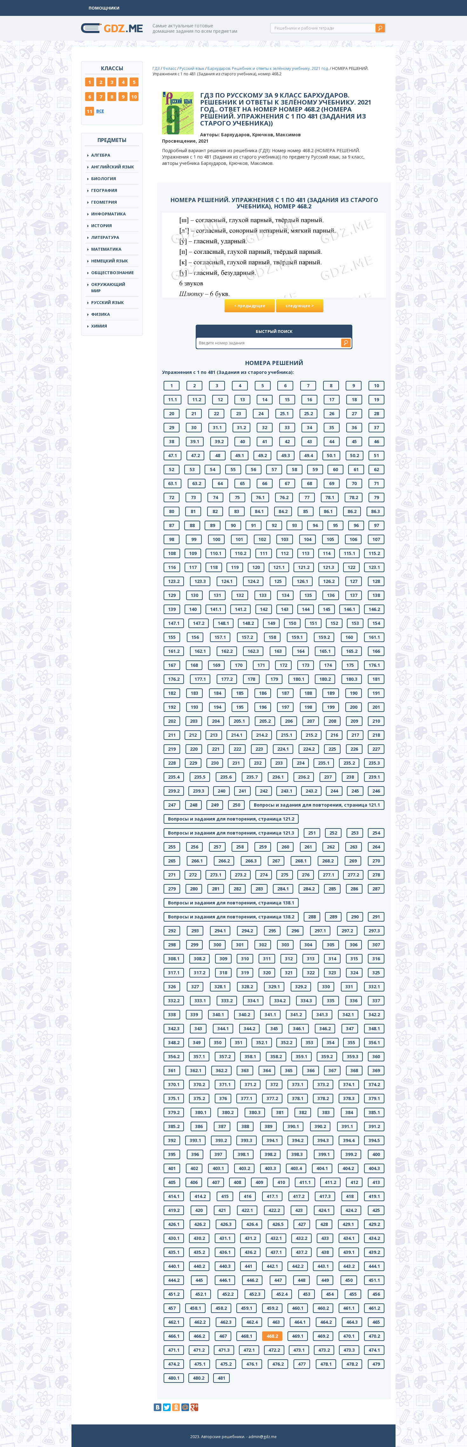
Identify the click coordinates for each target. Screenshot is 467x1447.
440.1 (173, 1266)
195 (240, 707)
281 (216, 889)
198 (308, 707)
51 (376, 455)
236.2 (303, 777)
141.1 (215, 609)
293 (195, 931)
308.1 (173, 959)
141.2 (240, 609)
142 (263, 609)
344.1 (223, 1028)
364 (267, 1070)
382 (303, 1112)
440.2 (199, 1266)
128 (376, 581)
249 (215, 805)
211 (172, 735)
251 (312, 833)
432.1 (276, 1238)
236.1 (278, 777)
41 (264, 441)
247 (172, 805)
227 (376, 749)
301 (240, 945)
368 (354, 1070)
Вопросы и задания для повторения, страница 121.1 (317, 805)
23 (238, 413)
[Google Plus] (194, 1407)
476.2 (278, 1364)
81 (193, 511)
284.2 (309, 889)
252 (333, 833)
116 (172, 567)
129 (172, 595)
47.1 (172, 455)
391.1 (347, 1126)
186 (263, 693)
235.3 (374, 763)
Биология (103, 178)
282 (237, 889)
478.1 (326, 1364)
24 (260, 413)
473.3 (349, 1350)
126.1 (302, 581)
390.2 (320, 1126)
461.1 (349, 1308)
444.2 (173, 1280)
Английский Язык (112, 167)
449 (325, 1280)
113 (305, 553)
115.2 (374, 553)
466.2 (199, 1336)
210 (376, 721)
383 (326, 1112)
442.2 (297, 1266)
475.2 (226, 1364)
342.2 (374, 1014)
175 (350, 665)
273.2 (240, 875)
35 (331, 427)
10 (134, 96)
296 (295, 931)
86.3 (375, 511)
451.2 (173, 1294)
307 (376, 945)
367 (332, 1070)
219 (172, 749)
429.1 (348, 1224)
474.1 (374, 1350)
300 (217, 945)
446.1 (225, 1280)
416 (247, 1196)
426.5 (278, 1224)
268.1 (301, 861)
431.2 (250, 1238)
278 (376, 875)
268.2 (328, 861)
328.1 (220, 987)
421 (222, 1210)
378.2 (323, 1098)
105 (330, 539)
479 (376, 1364)
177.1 (200, 679)
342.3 (173, 1028)
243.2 (311, 791)
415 (225, 1196)
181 (376, 679)
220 (194, 749)
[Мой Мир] (185, 1407)
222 (237, 749)
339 (194, 1014)
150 (292, 623)
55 (233, 469)
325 (376, 973)
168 (194, 665)
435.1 (173, 1252)
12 (220, 399)
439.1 (349, 1252)
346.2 (325, 1028)
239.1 (374, 777)
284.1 (283, 889)
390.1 (293, 1126)
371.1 (225, 1084)
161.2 (173, 651)
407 (216, 1182)
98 (171, 539)
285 (332, 889)
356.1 (374, 1042)
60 (335, 469)
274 (263, 875)
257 (217, 847)
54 (212, 469)
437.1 (276, 1252)
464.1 (300, 1322)
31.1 (217, 427)
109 (193, 553)
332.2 (173, 1000)
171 (261, 665)
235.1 (323, 763)
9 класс (169, 68)
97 (376, 525)
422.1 (247, 1210)
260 (285, 847)
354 (330, 1042)
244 (334, 791)
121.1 (279, 567)
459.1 (246, 1308)
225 (332, 749)
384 (349, 1112)
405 (172, 1182)
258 (240, 847)
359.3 (352, 1056)
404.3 (374, 1168)
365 (289, 1070)
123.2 (173, 581)
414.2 (200, 1196)
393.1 (195, 1140)
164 (300, 651)
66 (264, 483)
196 (263, 707)
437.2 (301, 1252)
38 (171, 441)
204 (216, 721)
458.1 (195, 1308)
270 (376, 861)
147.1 (173, 623)
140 (193, 609)
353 (309, 1042)
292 (172, 931)
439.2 (374, 1252)
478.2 (352, 1364)
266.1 (197, 861)
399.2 (351, 1154)
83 (236, 511)
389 (268, 1126)
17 (331, 399)
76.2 (284, 497)
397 (218, 1154)
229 (193, 763)
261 (308, 847)
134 (285, 595)
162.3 (253, 651)
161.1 (374, 637)
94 (315, 525)
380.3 (255, 1112)
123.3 (200, 581)
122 (351, 567)
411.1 (305, 1182)
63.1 (172, 483)
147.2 (198, 623)
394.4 (349, 1140)
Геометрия (104, 202)
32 (264, 427)
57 (274, 469)
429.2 (374, 1224)
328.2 (247, 987)
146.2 (374, 609)
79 (376, 497)
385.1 (374, 1112)
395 (172, 1154)
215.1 (286, 735)
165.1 (325, 651)
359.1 (301, 1056)
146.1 (349, 609)
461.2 (374, 1308)
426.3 (226, 1224)
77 (306, 497)
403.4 (296, 1168)
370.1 (173, 1084)
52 (171, 469)
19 (376, 399)
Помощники (104, 8)
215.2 (311, 735)
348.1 (374, 1028)
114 (326, 553)
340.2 (244, 1014)
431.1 (225, 1238)
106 (353, 539)
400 (376, 1154)
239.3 (198, 791)
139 (172, 609)
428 (324, 1224)
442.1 (272, 1266)
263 (353, 847)
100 (216, 539)
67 (287, 483)
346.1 (298, 1028)
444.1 (374, 1266)
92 (274, 525)
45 (354, 441)
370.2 (199, 1084)
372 (274, 1084)
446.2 (252, 1280)
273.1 (215, 875)
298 (172, 945)
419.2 (173, 1210)
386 (199, 1126)
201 (376, 707)
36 (354, 427)
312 (289, 959)
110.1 (215, 553)
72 (171, 497)
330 (326, 987)
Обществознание (112, 272)
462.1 (173, 1322)
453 (306, 1294)
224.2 (309, 749)
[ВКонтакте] (157, 1407)
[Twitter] (167, 1407)
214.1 (236, 735)
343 (198, 1028)
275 (284, 875)
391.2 (374, 1126)
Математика (106, 249)
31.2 (241, 427)
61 (356, 469)
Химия (99, 326)
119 (235, 567)
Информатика (108, 214)
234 (300, 763)
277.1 (328, 875)
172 (283, 665)
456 (376, 1294)
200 (353, 707)
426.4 (252, 1224)
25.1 (284, 413)
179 (274, 679)
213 (214, 735)
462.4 (252, 1322)
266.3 (251, 861)
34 (309, 427)
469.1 (297, 1336)
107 (376, 539)
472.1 (249, 1350)
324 (354, 973)
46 (376, 441)
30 (193, 427)
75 (237, 497)
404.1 (322, 1168)
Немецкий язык (109, 261)
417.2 (298, 1196)
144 (305, 609)
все (100, 111)
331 (349, 987)
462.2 (200, 1322)
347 (350, 1028)
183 (194, 693)
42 (287, 441)
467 (223, 1336)
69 (331, 483)
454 (330, 1294)
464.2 (326, 1322)
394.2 (297, 1140)
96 (356, 525)
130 (194, 595)
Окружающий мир (108, 287)
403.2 (244, 1168)
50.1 (331, 455)
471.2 (199, 1350)
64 (220, 483)
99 (193, 539)
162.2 (227, 651)
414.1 (173, 1196)
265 (172, 861)
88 (192, 525)
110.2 (240, 553)
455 (353, 1294)
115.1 (349, 553)
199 (331, 707)
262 (331, 847)
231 (236, 763)
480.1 (173, 1378)
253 (355, 833)
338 (172, 1014)
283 (259, 889)
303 (285, 945)
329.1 (274, 987)
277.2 (353, 875)
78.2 (353, 497)
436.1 (225, 1252)
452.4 (282, 1294)
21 (193, 413)
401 (172, 1168)
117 (193, 567)
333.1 (200, 1000)
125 (278, 581)
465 (376, 1322)
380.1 (200, 1112)
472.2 (274, 1350)
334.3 (306, 1000)
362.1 (195, 1070)
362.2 (221, 1070)
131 (217, 595)
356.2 (173, 1056)
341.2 (296, 1014)
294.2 (247, 931)
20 (171, 413)
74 (215, 497)
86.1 (328, 511)
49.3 (285, 455)
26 (331, 413)
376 (223, 1098)
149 (271, 623)
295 (272, 931)
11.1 (172, 399)
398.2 (270, 1154)
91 (253, 525)
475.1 (200, 1364)
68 (309, 483)
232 (257, 763)
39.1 (194, 441)
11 (89, 111)
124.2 (253, 581)
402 (194, 1168)
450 (349, 1280)
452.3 (255, 1294)
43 (309, 441)
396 (195, 1154)
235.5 (200, 777)
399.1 (324, 1154)
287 (376, 889)
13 (242, 399)
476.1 (252, 1364)
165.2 (351, 651)
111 (263, 553)
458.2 (221, 1308)
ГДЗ (156, 68)
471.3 (224, 1350)
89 (212, 525)
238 (350, 777)
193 (194, 707)
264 (376, 847)
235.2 (349, 763)
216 (334, 735)
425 (376, 1210)
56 (253, 469)
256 (194, 847)
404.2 (348, 1168)
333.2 (227, 1000)
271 (172, 875)
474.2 (173, 1364)
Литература (105, 237)
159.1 (297, 637)
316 (376, 959)
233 (279, 763)
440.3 (225, 1266)
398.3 (297, 1154)
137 (353, 595)
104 (307, 539)
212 (193, 735)
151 (313, 623)
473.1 (299, 1350)
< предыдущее (249, 305)
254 (376, 833)
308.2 (199, 959)
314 (332, 959)
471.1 (173, 1350)
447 (278, 1280)
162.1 (200, 651)
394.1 (272, 1140)
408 (237, 1182)
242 (263, 791)
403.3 (270, 1168)
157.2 (247, 637)
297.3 (374, 931)
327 (195, 987)
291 (376, 917)
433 (325, 1238)
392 (172, 1140)
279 (172, 889)
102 (262, 539)
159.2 (324, 637)
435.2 (199, 1252)
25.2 (308, 413)
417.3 (325, 1196)
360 (376, 1056)
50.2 (354, 455)
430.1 (173, 1238)
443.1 (323, 1266)
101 (239, 539)
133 (263, 595)
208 (332, 721)
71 (376, 483)
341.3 (322, 1014)
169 (216, 665)
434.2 (374, 1238)
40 (242, 441)
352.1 (261, 1042)
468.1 (246, 1336)
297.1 (320, 931)
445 (199, 1280)
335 (331, 1000)
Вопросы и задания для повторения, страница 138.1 (231, 903)
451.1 (374, 1280)
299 (194, 945)
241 (242, 791)
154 (376, 623)
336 (353, 1000)
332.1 (374, 987)
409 (259, 1182)
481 (221, 1378)
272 (193, 875)
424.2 (351, 1210)
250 (236, 805)
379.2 (173, 1112)
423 (299, 1210)
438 (325, 1252)
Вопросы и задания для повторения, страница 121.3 (231, 833)
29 (171, 427)
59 (315, 469)
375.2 (199, 1098)
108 (172, 553)
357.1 (199, 1056)
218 (376, 735)
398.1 (243, 1154)
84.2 (283, 511)
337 (376, 1000)
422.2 (274, 1210)
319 (245, 973)
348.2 (173, 1042)
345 (274, 1028)
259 (263, 847)
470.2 (374, 1336)
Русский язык (107, 302)
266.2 (224, 861)
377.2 (272, 1098)
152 (334, 623)
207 (311, 721)
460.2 (323, 1308)
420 (199, 1210)
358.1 (250, 1056)
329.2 (301, 987)
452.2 (228, 1294)
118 (214, 567)
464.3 (352, 1322)
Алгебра (100, 155)
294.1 (220, 931)
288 (312, 917)
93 (294, 525)
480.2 (198, 1378)
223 (259, 749)
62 (376, 469)
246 (376, 791)
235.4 (173, 777)
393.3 (246, 1140)
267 (276, 861)
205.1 (239, 721)
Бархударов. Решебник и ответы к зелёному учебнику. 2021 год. (268, 68)
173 (305, 665)
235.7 (252, 777)
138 (376, 595)
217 (355, 735)
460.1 (297, 1308)
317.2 (199, 973)
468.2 (272, 1336)
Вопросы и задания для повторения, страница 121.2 (231, 819)
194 (217, 707)
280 (194, 889)
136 (331, 595)
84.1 (259, 511)
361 (172, 1070)
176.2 (173, 679)
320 (267, 973)
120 (256, 567)
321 (289, 973)
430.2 (199, 1238)
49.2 (262, 455)
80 (171, 511)
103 (284, 539)
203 (194, 721)
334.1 (253, 1000)
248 (193, 805)
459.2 (272, 1308)
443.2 (349, 1266)
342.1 (348, 1014)
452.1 (200, 1294)
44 (331, 441)
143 (284, 609)
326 (172, 987)
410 (281, 1182)
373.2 (323, 1084)
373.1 (297, 1084)
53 (192, 469)
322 (311, 973)
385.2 (173, 1126)
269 (353, 861)
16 (309, 399)
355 (351, 1042)
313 (311, 959)
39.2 (219, 441)
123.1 (374, 567)
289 (333, 917)
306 (353, 945)
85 (305, 511)
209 (354, 721)
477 (302, 1364)
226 (354, 749)
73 (193, 497)
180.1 (298, 679)
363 (245, 1070)
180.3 (351, 679)
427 (302, 1224)
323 (332, 973)
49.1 (239, 455)
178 (251, 679)
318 (223, 973)
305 (331, 945)
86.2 (352, 511)
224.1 (283, 749)
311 (267, 959)
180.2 (325, 679)
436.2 (250, 1252)
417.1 (272, 1196)
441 (248, 1266)
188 (308, 693)
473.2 (324, 1350)
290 (355, 917)
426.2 (200, 1224)
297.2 (347, 931)
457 (172, 1308)
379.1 (374, 1098)
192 (172, 707)
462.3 (226, 1322)
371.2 (250, 1084)
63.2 (196, 483)
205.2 (265, 721)
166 (376, 651)
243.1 (286, 791)
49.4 (308, 455)
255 (172, 847)
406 (194, 1182)
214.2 (261, 735)
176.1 (374, 665)
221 (216, 749)
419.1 (374, 1196)
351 (238, 1042)
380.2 (228, 1112)
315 (354, 959)
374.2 (374, 1084)
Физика (100, 314)
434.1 (349, 1238)
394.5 (374, 1140)
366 (311, 1070)
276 (305, 875)
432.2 (301, 1238)
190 (353, 693)
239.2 (173, 791)
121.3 (328, 567)
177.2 (227, 679)
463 (276, 1322)
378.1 (297, 1098)
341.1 (270, 1014)
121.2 (303, 567)
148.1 (223, 623)
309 (223, 959)
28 (376, 413)
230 (215, 763)
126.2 (329, 581)
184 (217, 693)
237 (328, 777)
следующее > (300, 305)
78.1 (329, 497)
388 (245, 1126)
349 (196, 1042)
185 (240, 693)
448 (301, 1280)
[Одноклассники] (176, 1407)
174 (328, 665)
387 (222, 1126)
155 (172, 637)
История (101, 225)
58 (294, 469)
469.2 (323, 1336)
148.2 (248, 623)
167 (172, 665)
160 (349, 637)
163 (278, 651)
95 (335, 525)
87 (171, 525)
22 (216, 413)
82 (215, 511)
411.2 (330, 1182)
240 (221, 791)
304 (308, 945)
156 (195, 637)
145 (326, 609)
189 (331, 693)
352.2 (286, 1042)
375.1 (173, 1098)
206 (289, 721)
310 (245, 959)
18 (354, 399)
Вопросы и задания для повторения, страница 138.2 (231, 917)
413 (376, 1182)
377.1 (246, 1098)
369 (376, 1070)
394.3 (323, 1140)
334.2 (280, 1000)
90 (233, 525)
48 (217, 455)
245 (355, 791)
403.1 (218, 1168)
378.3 (349, 1098)
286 (354, 889)
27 (354, 413)
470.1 (349, 1336)
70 (354, 483)
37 (376, 427)
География (104, 190)
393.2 (221, 1140)
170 (238, 665)
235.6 (226, 777)
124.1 (227, 581)
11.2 (196, 399)
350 (217, 1042)
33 (287, 427)
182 (172, 693)
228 (172, 763)
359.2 (327, 1056)
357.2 (225, 1056)
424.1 (324, 1210)
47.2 (195, 455)
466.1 (173, 1336)
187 (285, 693)
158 (272, 637)
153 (355, 623)
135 (308, 595)
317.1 (173, 973)
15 (287, 399)
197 (285, 707)
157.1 (220, 637)
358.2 (276, 1056)
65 (242, 483)
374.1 (349, 1084)
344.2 (249, 1028)
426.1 (173, 1224)
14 (264, 399)
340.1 (218, 1014)
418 (350, 1196)
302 (263, 945)
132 (240, 595)
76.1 (260, 497)
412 (354, 1182)
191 (376, 693)
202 (172, 721)
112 (284, 553)
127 (353, 581)
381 (280, 1112)
